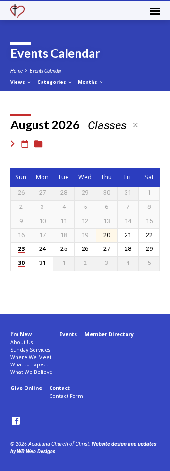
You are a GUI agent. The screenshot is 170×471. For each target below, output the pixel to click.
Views (18, 82)
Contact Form (66, 396)
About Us (21, 342)
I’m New (21, 334)
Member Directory (109, 334)
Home (16, 71)
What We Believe (31, 372)
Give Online (26, 387)
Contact (59, 387)
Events (68, 334)
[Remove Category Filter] (135, 125)
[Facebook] (15, 421)
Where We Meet (30, 357)
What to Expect (29, 364)
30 (21, 263)
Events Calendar (45, 71)
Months (88, 82)
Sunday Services (30, 350)
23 (21, 249)
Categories (52, 82)
